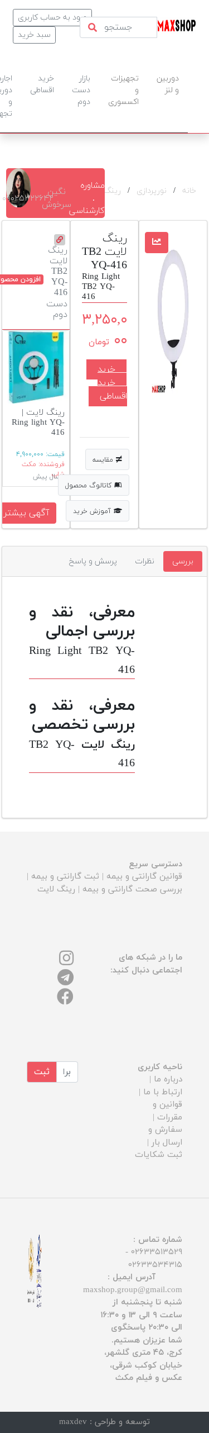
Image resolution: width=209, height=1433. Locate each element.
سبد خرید (34, 35)
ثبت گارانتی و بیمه (65, 876)
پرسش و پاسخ (93, 561)
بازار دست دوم (81, 90)
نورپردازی (152, 191)
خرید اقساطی (112, 389)
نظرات (144, 561)
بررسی (182, 561)
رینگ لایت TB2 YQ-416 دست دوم (56, 282)
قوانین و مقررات (167, 1111)
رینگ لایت (56, 889)
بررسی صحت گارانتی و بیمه (132, 889)
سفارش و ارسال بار (165, 1136)
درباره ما (168, 1079)
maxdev (73, 1422)
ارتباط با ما (162, 1092)
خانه (189, 191)
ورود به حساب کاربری (52, 17)
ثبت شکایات (158, 1155)
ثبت (42, 1072)
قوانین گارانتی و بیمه (144, 876)
